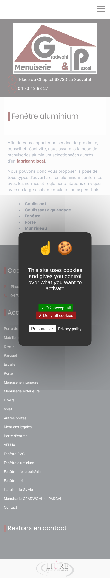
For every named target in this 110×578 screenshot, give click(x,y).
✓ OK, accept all (56, 308)
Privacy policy (70, 329)
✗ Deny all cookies (56, 315)
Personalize (42, 329)
